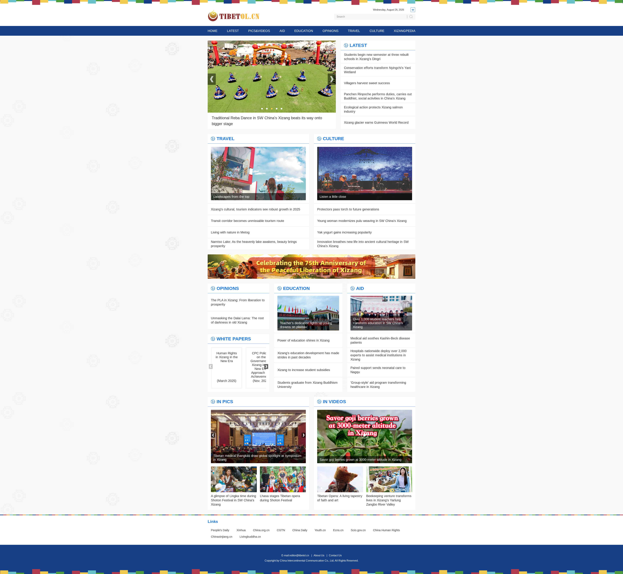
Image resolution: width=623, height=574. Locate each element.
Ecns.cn (338, 530)
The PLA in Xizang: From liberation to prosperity (238, 302)
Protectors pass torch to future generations (348, 209)
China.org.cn (261, 530)
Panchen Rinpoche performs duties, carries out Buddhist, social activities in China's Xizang (378, 96)
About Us (319, 555)
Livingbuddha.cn (250, 536)
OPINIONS (330, 31)
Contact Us (335, 555)
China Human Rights (386, 530)
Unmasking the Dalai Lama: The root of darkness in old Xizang (237, 320)
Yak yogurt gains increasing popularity (344, 232)
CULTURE (377, 31)
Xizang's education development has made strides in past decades (308, 355)
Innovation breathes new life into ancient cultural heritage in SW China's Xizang (363, 244)
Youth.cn (320, 530)
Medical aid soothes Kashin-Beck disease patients (380, 340)
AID (282, 31)
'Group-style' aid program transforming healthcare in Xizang (378, 385)
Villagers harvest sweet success (367, 83)
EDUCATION (303, 31)
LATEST (233, 31)
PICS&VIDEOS (259, 31)
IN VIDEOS (334, 402)
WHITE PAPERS (234, 339)
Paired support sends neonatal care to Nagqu (377, 370)
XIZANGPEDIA (404, 31)
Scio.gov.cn (358, 530)
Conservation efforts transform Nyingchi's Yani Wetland (377, 70)
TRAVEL (354, 31)
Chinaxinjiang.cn (221, 536)
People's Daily (220, 530)
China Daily (299, 530)
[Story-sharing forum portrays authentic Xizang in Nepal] (258, 412)
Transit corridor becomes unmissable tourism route (247, 221)
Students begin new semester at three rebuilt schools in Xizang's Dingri (376, 57)
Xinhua (241, 530)
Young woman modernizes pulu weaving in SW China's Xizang (362, 221)
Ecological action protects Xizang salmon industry (373, 109)
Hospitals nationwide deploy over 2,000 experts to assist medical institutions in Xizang (378, 355)
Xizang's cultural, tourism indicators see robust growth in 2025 (255, 209)
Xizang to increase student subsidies (303, 370)
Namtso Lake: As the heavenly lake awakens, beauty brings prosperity (254, 244)
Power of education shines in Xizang (303, 340)
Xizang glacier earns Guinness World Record (376, 122)
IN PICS (225, 402)
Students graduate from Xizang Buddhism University (307, 385)
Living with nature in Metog (230, 232)
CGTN (281, 530)
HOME (212, 31)
